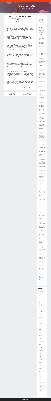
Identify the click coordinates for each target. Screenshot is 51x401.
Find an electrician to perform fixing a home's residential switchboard (41, 142)
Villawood (39, 362)
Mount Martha (40, 304)
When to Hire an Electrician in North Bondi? (41, 237)
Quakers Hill (40, 341)
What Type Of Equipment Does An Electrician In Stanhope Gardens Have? (41, 71)
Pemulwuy (39, 360)
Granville (39, 387)
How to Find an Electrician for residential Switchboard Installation (20, 18)
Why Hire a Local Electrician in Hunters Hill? (41, 109)
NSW (11, 87)
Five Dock (39, 378)
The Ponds (39, 369)
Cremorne (39, 310)
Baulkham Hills (40, 305)
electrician (25, 88)
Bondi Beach (40, 314)
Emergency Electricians (41, 144)
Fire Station (7, 0)
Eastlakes (39, 383)
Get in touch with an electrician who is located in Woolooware (41, 131)
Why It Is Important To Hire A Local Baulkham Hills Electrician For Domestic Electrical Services (41, 42)
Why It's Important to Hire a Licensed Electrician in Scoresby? (41, 59)
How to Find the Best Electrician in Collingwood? (41, 213)
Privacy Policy (28, 399)
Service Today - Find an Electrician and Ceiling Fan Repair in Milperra (41, 80)
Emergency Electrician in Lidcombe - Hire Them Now (41, 245)
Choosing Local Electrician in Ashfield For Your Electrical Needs (41, 95)
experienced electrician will (28, 80)
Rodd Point (39, 380)
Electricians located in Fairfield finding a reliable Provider (41, 125)
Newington (39, 338)
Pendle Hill (39, 363)
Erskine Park (40, 320)
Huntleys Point (40, 298)
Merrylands (39, 393)
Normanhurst (40, 323)
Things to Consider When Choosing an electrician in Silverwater (41, 260)
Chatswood (39, 381)
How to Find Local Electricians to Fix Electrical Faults (40, 187)
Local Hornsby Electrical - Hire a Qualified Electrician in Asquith (41, 25)
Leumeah (39, 371)
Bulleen (39, 307)
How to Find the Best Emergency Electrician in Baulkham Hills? (41, 68)
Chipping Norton (40, 353)
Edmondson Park (40, 293)
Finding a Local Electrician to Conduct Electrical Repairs (41, 152)
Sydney (39, 395)
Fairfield (9, 87)
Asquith (39, 295)
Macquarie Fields (40, 350)
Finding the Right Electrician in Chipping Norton (41, 269)
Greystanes (39, 332)
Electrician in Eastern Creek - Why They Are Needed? (41, 253)
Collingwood (40, 377)
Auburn (39, 366)
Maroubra (39, 308)
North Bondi (40, 375)
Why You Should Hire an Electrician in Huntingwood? (41, 64)
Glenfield (39, 365)
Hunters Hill (40, 335)
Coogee (39, 354)
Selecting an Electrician (41, 172)
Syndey (39, 372)
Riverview (39, 374)
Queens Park (40, 326)
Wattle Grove (40, 357)
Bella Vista (39, 368)
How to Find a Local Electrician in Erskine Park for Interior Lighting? (41, 76)
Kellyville (39, 390)
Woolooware (40, 347)
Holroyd (39, 329)
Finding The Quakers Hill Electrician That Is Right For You (41, 264)
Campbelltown (40, 359)
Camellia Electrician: (41, 139)
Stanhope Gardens (40, 317)
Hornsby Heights (40, 386)
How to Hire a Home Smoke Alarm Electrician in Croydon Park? (41, 106)
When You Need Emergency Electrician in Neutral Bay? (41, 229)
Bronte (39, 296)
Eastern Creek (40, 389)
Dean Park (39, 356)
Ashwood (39, 301)
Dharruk (39, 290)
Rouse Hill (39, 392)
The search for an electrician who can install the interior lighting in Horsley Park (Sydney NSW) (41, 117)
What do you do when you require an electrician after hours (41, 166)
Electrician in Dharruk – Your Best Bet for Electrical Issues (41, 19)
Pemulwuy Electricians (41, 171)
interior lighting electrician (25, 87)
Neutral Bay (40, 384)
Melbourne (39, 302)
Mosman (39, 299)
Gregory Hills (40, 311)
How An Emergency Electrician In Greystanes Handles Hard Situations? (41, 103)
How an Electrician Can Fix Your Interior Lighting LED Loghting (41, 192)
